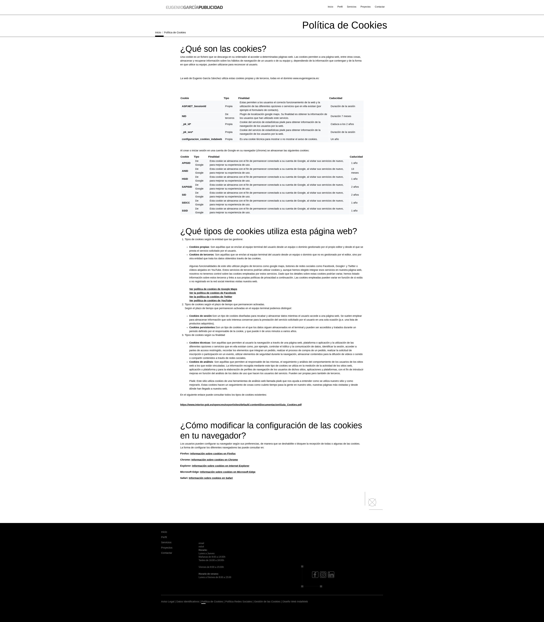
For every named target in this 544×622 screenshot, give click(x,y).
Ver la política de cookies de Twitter (210, 296)
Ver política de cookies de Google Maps (213, 289)
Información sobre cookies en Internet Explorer (220, 465)
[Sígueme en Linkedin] (331, 574)
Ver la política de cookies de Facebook (212, 292)
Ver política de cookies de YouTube (210, 300)
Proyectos (366, 7)
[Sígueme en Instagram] (323, 574)
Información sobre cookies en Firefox (213, 453)
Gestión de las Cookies (267, 601)
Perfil (340, 7)
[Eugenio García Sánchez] (194, 6)
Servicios (351, 7)
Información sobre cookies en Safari (211, 478)
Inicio (330, 7)
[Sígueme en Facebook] (315, 574)
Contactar (380, 7)
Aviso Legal (167, 601)
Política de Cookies (212, 601)
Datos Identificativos (187, 601)
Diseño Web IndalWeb (295, 601)
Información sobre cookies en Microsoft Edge (227, 472)
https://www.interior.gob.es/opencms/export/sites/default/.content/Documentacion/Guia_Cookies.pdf (241, 404)
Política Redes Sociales (238, 601)
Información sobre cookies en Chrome (214, 459)
